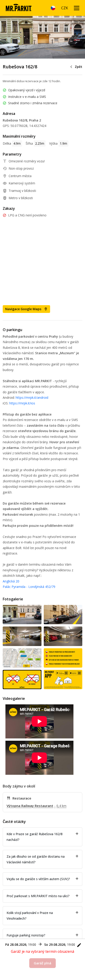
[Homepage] (18, 8)
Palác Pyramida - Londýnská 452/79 (29, 586)
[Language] (53, 8)
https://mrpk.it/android (32, 397)
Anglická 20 (11, 581)
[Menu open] (76, 8)
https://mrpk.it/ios (22, 403)
